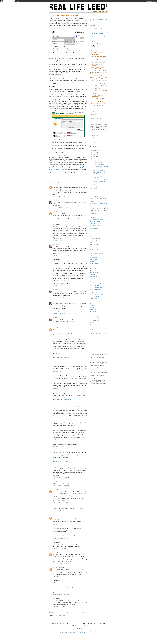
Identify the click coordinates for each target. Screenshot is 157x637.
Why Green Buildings (95, 249)
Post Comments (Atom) (60, 615)
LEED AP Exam (99, 69)
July (94, 158)
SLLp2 (105, 93)
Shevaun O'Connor (57, 567)
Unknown (55, 327)
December (95, 148)
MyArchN (92, 322)
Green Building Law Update (96, 289)
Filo (54, 289)
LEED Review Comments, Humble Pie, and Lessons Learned (100, 180)
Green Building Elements (95, 283)
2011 (93, 140)
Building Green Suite (94, 272)
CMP (104, 54)
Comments (94, 114)
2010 (93, 142)
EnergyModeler (93, 281)
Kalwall (50, 69)
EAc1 (104, 56)
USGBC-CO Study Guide (95, 248)
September (95, 154)
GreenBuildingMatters (95, 225)
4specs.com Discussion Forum (96, 219)
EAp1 (102, 57)
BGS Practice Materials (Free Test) (97, 235)
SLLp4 (99, 95)
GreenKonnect (93, 302)
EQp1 (97, 64)
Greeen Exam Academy (95, 238)
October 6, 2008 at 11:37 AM (61, 297)
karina (54, 185)
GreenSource (93, 303)
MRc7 (92, 85)
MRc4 (97, 83)
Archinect (92, 261)
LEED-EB (101, 75)
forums (104, 64)
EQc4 (96, 59)
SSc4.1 (104, 96)
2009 (93, 144)
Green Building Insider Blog (96, 287)
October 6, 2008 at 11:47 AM (61, 314)
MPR (102, 82)
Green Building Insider (95, 285)
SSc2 (101, 96)
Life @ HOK (92, 315)
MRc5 (101, 83)
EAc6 (99, 57)
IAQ (100, 65)
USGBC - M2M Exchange (95, 229)
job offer (93, 67)
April (94, 186)
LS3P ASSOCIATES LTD (95, 316)
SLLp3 (95, 95)
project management (99, 88)
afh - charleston (93, 257)
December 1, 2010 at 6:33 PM (62, 576)
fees (101, 64)
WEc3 (104, 103)
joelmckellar (55, 200)
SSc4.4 (102, 98)
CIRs (100, 54)
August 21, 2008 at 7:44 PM (61, 286)
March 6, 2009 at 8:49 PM (60, 446)
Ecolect (91, 280)
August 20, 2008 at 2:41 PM (61, 241)
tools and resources (98, 102)
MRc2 (105, 82)
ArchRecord (92, 265)
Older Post (85, 612)
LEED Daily (92, 313)
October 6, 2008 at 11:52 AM (61, 323)
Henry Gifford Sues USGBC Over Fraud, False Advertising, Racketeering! (99, 20)
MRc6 (104, 83)
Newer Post (51, 612)
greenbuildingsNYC (94, 298)
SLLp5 (102, 95)
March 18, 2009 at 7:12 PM (61, 461)
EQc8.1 (63, 177)
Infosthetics (92, 305)
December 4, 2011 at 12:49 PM (62, 606)
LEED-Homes (98, 77)
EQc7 (100, 62)
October (95, 152)
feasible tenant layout (54, 162)
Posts (93, 111)
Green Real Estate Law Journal (96, 294)
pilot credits (99, 87)
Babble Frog (92, 267)
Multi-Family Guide (94, 320)
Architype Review (94, 263)
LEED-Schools (96, 80)
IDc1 (103, 65)
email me (75, 625)
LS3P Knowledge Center (95, 318)
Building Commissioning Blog (97, 270)
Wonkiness (100, 105)
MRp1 (96, 85)
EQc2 (92, 59)
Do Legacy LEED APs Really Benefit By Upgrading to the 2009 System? (99, 32)
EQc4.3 (93, 61)
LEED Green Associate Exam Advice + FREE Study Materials (98, 24)
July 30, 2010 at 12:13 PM (60, 563)
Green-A (54, 516)
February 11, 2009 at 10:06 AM (62, 357)
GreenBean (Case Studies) (95, 296)
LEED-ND (96, 79)
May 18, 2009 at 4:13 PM (60, 512)
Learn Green (92, 242)
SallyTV (92, 326)
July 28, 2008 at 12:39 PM (60, 221)
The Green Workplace (95, 329)
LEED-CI (96, 74)
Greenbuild (94, 66)
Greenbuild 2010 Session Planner (97, 28)
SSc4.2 (92, 98)
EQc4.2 (105, 59)
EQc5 (101, 61)
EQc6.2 (96, 62)
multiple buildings (103, 85)
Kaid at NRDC (93, 311)
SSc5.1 (106, 98)
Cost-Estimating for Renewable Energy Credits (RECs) (99, 163)
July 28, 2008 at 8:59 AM (60, 196)
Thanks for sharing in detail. (96, 195)
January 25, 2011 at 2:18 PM (61, 595)
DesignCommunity (94, 223)
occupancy (93, 87)
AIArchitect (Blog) (94, 259)
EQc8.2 (67, 177)
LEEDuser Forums (94, 227)
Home (68, 612)
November (95, 150)
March (94, 188)
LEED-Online (104, 79)
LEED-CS (94, 75)
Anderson (54, 145)
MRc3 (93, 83)
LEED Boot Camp (94, 244)
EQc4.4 (97, 61)
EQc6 (104, 61)
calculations (57, 177)
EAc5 (96, 57)
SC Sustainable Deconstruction (97, 328)
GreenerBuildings (94, 300)
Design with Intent (94, 276)
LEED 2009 (100, 67)
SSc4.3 (97, 98)
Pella (53, 142)
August (94, 156)
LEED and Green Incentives (99, 170)
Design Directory (93, 274)
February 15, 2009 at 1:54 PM (62, 399)
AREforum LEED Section (95, 221)
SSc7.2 (95, 101)
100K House (92, 255)
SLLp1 (102, 93)
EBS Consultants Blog (95, 278)
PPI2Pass (92, 246)
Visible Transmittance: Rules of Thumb (63, 15)
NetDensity (92, 324)
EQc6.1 (92, 62)
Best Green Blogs (94, 268)
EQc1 (106, 57)
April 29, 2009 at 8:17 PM (60, 502)
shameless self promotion (99, 92)
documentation (97, 56)
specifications (74, 177)
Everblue (92, 236)
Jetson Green (93, 309)
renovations (102, 90)
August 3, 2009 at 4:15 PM (61, 548)
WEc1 (101, 103)
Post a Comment (52, 610)
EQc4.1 (100, 59)
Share (50, 174)
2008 (93, 146)
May (94, 184)
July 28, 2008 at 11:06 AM (60, 207)
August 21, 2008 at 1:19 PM (61, 255)
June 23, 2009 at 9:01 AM (60, 539)
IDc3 (106, 65)
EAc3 (92, 57)
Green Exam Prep (94, 240)
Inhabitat (92, 307)
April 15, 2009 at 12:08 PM (61, 477)
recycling (96, 90)
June (94, 161)
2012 (93, 137)
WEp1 (95, 105)
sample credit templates (54, 171)
